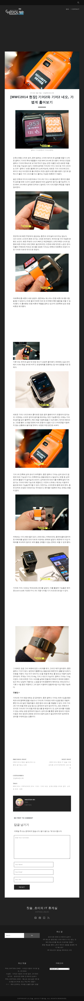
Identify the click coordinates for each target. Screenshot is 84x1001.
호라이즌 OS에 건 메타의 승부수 (59, 937)
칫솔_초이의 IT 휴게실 (42, 908)
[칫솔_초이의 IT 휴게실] (15, 14)
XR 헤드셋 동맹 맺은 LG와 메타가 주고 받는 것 (59, 939)
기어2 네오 (44, 786)
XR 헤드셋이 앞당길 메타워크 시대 (59, 950)
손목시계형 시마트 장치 (57, 786)
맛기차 (10, 976)
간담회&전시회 (48, 93)
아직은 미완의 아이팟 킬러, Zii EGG (25, 974)
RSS (67, 9)
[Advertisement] (42, 36)
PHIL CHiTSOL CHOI (24, 805)
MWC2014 (16, 786)
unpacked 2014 (27, 786)
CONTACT (75, 9)
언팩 (21, 789)
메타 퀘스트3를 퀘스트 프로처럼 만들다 (59, 942)
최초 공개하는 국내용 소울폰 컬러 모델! (25, 984)
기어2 (37, 786)
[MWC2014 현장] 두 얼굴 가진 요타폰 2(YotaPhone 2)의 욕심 (60, 764)
